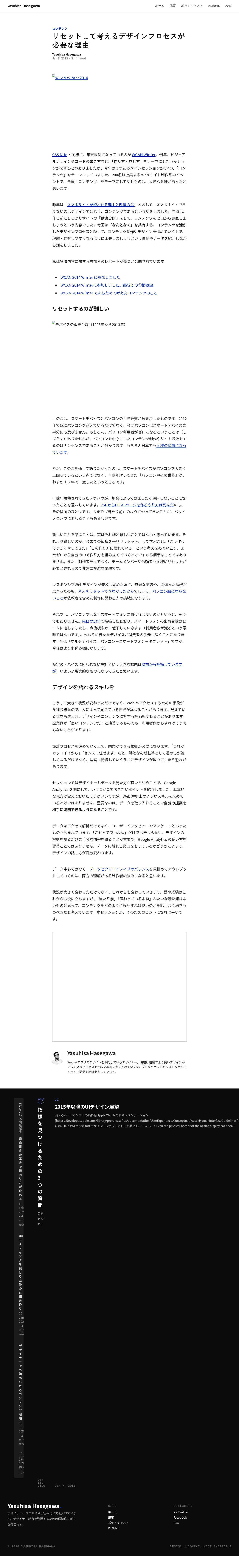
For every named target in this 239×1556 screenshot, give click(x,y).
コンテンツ (60, 28)
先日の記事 (91, 621)
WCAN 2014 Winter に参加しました (90, 277)
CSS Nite (59, 154)
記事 (173, 5)
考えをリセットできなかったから (106, 591)
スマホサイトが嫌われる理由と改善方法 (100, 204)
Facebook (180, 1517)
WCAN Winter (144, 154)
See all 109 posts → (23, 1463)
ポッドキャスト (192, 5)
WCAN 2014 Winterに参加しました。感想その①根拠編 (106, 285)
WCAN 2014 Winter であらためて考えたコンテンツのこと (108, 293)
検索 (228, 6)
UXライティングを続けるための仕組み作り (21, 1272)
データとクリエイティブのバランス (119, 869)
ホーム (159, 5)
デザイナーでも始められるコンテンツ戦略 (20, 1382)
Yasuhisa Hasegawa (23, 6)
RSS (176, 1522)
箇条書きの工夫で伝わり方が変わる (20, 1168)
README (214, 5)
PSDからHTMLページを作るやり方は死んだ (137, 505)
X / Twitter (180, 1512)
